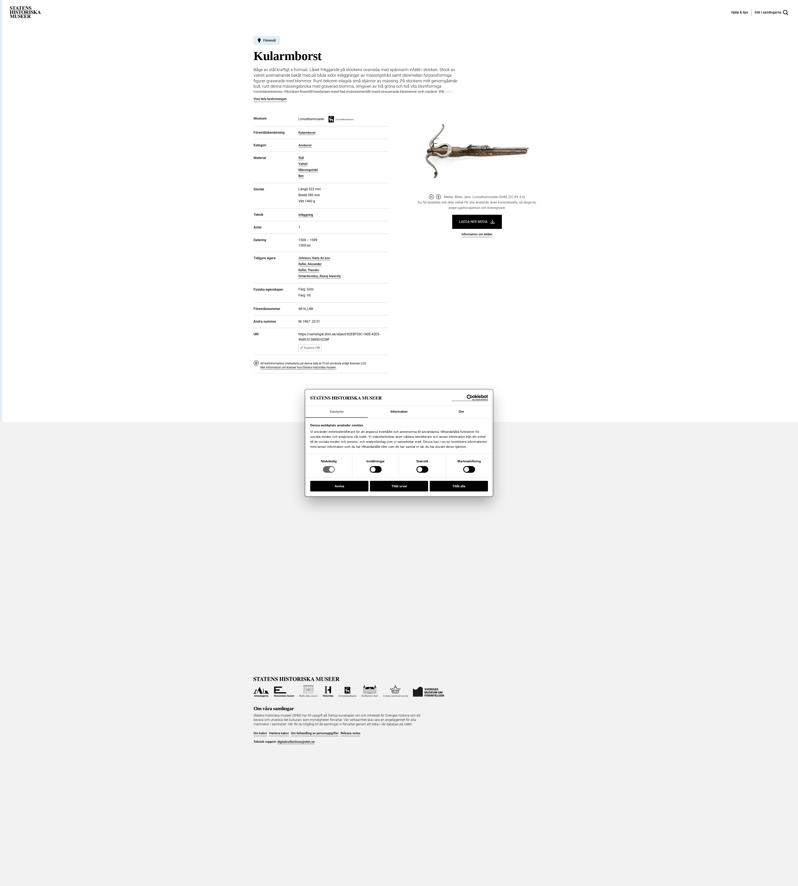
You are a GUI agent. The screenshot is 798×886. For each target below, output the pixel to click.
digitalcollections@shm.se (296, 742)
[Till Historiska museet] (328, 691)
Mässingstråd (308, 170)
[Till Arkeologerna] (261, 691)
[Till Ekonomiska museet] (284, 691)
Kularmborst (306, 133)
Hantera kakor (279, 733)
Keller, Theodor (308, 270)
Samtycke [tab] (337, 411)
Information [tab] (399, 411)
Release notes (350, 733)
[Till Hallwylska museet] (308, 691)
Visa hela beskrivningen (270, 99)
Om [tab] (461, 411)
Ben (301, 176)
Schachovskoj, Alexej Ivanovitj (319, 276)
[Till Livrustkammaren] (347, 691)
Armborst (305, 145)
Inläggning (305, 215)
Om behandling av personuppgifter (315, 733)
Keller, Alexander (309, 264)
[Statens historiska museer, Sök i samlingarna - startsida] (25, 12)
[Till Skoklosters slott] (370, 691)
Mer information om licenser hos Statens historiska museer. (298, 367)
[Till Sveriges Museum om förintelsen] (428, 691)
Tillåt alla (458, 486)
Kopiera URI (312, 348)
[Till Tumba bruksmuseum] (395, 691)
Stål (301, 158)
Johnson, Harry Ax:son (314, 258)
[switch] (376, 469)
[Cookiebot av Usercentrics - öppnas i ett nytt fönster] (470, 398)
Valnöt (303, 164)
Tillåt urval (399, 486)
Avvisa (339, 486)
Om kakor (260, 733)
